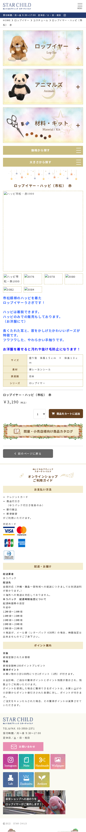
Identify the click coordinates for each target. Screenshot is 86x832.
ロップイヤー (22, 20)
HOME (7, 20)
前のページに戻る (29, 453)
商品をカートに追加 (68, 413)
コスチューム (40, 20)
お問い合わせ (27, 746)
